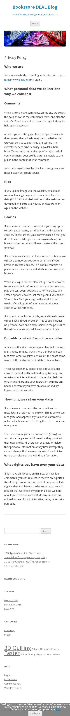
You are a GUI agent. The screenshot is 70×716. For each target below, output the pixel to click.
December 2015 (12, 604)
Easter (12, 653)
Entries (10, 679)
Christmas (44, 649)
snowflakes (55, 654)
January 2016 (11, 600)
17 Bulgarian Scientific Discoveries (22, 553)
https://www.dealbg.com (18, 79)
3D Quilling (17, 647)
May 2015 (9, 608)
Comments (12, 683)
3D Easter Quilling (13, 566)
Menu (35, 23)
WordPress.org (12, 688)
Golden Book (26, 654)
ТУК (58, 709)
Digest (7, 634)
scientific (45, 654)
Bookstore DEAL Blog (35, 7)
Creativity (9, 630)
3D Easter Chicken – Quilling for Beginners (27, 561)
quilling (37, 654)
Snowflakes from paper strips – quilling (25, 557)
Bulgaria (35, 649)
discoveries (55, 649)
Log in (7, 675)
